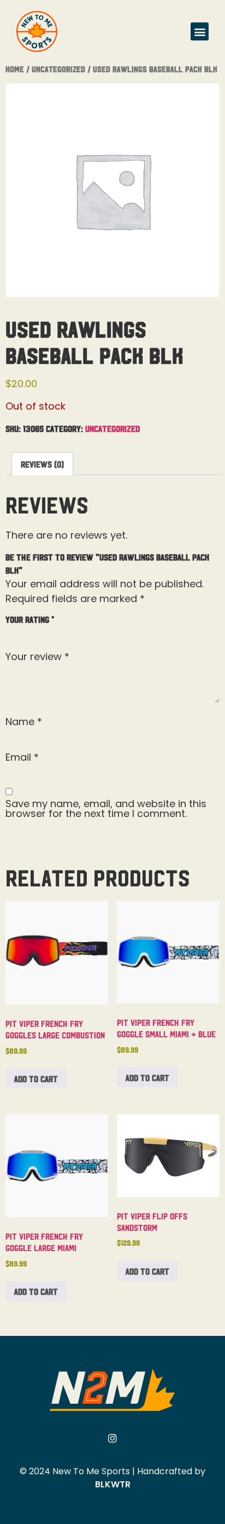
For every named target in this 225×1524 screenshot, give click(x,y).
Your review (37, 657)
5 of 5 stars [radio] (75, 631)
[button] (200, 31)
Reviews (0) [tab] (42, 463)
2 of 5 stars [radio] (27, 631)
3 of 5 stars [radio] (43, 631)
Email (22, 757)
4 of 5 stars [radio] (59, 631)
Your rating (29, 619)
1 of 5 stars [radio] (12, 631)
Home (14, 69)
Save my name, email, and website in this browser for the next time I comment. (105, 809)
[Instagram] (112, 1438)
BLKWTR (113, 1484)
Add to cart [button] (36, 1078)
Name (23, 722)
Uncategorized (58, 69)
